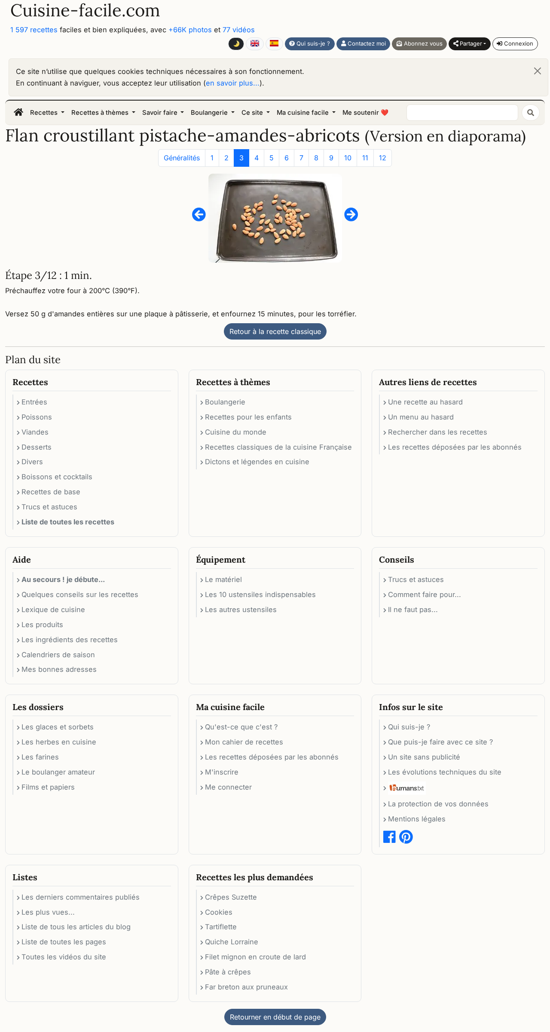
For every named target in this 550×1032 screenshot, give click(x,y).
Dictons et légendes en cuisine (257, 461)
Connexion (517, 43)
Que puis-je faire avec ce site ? (440, 742)
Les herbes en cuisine (58, 742)
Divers (32, 461)
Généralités (182, 157)
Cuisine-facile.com (85, 10)
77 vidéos (239, 29)
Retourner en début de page (275, 1017)
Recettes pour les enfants (248, 417)
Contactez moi (366, 43)
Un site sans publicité (424, 757)
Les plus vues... (48, 912)
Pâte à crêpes (228, 972)
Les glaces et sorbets (57, 727)
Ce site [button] (253, 112)
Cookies (218, 912)
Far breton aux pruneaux (246, 987)
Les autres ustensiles (241, 609)
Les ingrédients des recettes (69, 639)
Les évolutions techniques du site (444, 772)
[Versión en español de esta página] (274, 43)
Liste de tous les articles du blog (76, 926)
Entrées (34, 402)
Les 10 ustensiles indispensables (260, 594)
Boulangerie (225, 402)
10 (347, 157)
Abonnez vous (422, 43)
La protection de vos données (438, 803)
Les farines (40, 757)
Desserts (36, 447)
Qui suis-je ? (312, 43)
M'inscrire (221, 772)
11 (365, 157)
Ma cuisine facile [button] (303, 112)
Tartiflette (221, 926)
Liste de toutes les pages (63, 941)
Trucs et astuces (49, 506)
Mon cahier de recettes (244, 742)
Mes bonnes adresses (59, 669)
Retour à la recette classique (275, 331)
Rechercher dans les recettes (437, 432)
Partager (470, 43)
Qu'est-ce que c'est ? (241, 727)
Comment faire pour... (424, 594)
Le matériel (223, 579)
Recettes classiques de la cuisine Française (278, 447)
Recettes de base (50, 491)
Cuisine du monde (235, 432)
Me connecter (228, 787)
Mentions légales (417, 819)
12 (382, 157)
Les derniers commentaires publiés (80, 897)
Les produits (42, 624)
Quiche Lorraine (231, 941)
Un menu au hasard (421, 417)
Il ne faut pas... (413, 609)
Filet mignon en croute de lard (255, 956)
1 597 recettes (34, 29)
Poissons (36, 417)
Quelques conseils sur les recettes (79, 594)
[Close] (537, 71)
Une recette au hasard (425, 402)
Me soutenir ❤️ (365, 112)
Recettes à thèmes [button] (100, 112)
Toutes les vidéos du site (63, 956)
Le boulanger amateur (58, 772)
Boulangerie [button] (210, 112)
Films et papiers (48, 787)
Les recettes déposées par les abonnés (455, 447)
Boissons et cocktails (56, 476)
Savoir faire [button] (160, 112)
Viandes (35, 432)
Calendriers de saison (58, 654)
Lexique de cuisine (53, 609)
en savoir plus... (233, 83)
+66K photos (190, 29)
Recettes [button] (44, 112)
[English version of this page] (254, 43)
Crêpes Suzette (231, 897)
